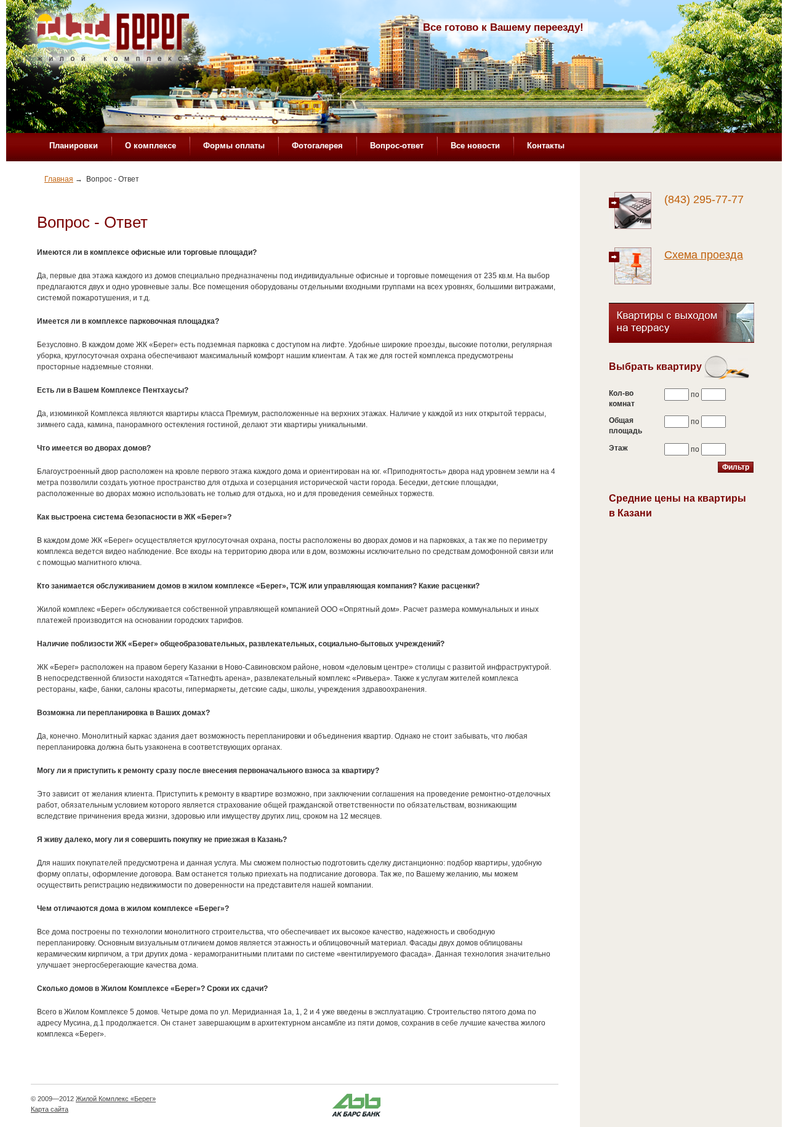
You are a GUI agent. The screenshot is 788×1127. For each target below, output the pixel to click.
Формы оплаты (234, 145)
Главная (58, 179)
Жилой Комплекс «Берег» (116, 1098)
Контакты (546, 145)
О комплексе (150, 145)
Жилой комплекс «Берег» (114, 41)
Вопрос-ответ (397, 145)
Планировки (73, 145)
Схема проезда (703, 255)
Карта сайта (49, 1109)
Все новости (475, 145)
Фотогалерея (317, 145)
